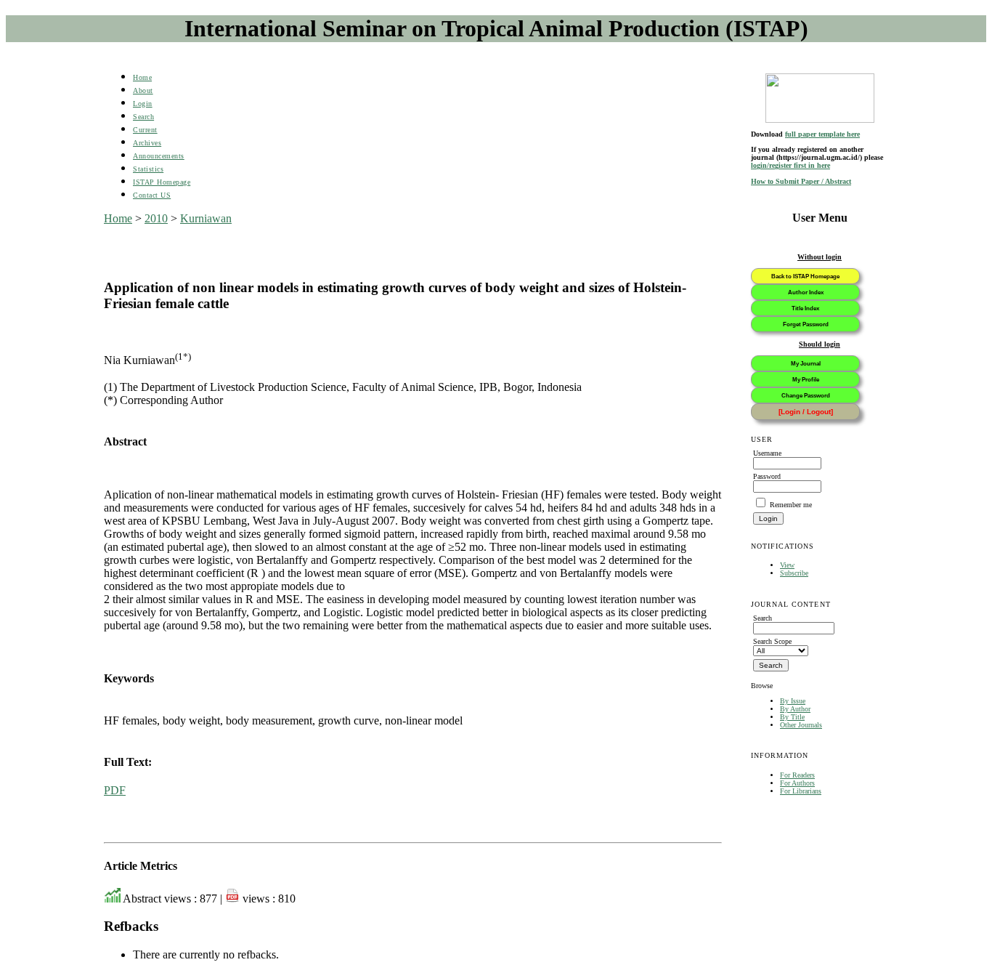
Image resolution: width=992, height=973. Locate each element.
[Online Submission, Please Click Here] (819, 98)
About (143, 90)
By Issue (792, 701)
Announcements (158, 156)
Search (143, 117)
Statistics (148, 169)
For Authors (797, 783)
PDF (115, 790)
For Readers (797, 775)
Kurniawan (206, 218)
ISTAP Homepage (161, 182)
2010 (156, 218)
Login (143, 104)
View (787, 565)
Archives (147, 143)
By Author (795, 709)
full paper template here (822, 134)
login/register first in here (790, 165)
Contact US (152, 195)
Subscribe (794, 573)
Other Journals (801, 725)
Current (145, 130)
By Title (792, 717)
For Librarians (800, 791)
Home (142, 77)
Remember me (791, 505)
